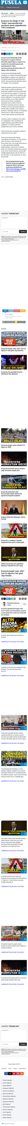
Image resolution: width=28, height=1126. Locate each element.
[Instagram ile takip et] (18, 1073)
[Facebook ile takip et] (6, 1073)
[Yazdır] (17, 54)
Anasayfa (5, 13)
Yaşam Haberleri (7, 1117)
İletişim (15, 1068)
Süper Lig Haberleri (8, 1093)
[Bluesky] (7, 54)
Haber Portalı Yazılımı (9, 1123)
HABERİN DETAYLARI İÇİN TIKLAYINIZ (12, 642)
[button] (20, 54)
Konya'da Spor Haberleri (9, 1096)
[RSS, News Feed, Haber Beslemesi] (22, 1073)
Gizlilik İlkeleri (22, 1068)
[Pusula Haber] (11, 2)
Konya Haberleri (7, 1085)
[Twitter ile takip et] (10, 1073)
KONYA (12, 13)
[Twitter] (5, 54)
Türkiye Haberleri (7, 1080)
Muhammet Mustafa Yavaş (13, 604)
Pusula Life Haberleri (8, 1091)
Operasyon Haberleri (8, 1101)
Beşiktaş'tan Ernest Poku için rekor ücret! (15, 7)
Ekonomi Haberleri (8, 1109)
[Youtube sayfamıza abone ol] (14, 1073)
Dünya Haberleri (7, 1115)
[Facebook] (2, 54)
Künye (9, 1068)
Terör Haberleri (7, 1112)
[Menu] (25, 2)
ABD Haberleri (6, 1104)
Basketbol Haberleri (8, 1099)
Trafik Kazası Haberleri (9, 1107)
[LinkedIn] (9, 54)
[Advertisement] (14, 194)
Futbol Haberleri (7, 1083)
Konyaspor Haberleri (8, 1088)
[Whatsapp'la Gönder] (12, 54)
